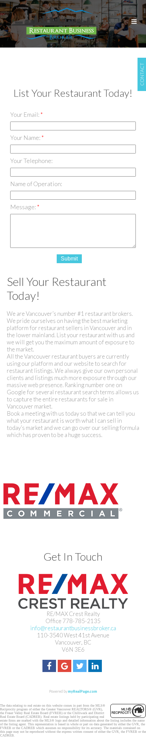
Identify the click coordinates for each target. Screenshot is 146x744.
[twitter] (80, 666)
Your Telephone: (31, 160)
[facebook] (50, 666)
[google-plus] (65, 666)
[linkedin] (96, 666)
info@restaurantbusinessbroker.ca (73, 628)
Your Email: (25, 114)
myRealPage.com (82, 691)
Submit (69, 258)
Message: (23, 207)
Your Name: (25, 137)
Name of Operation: (36, 183)
